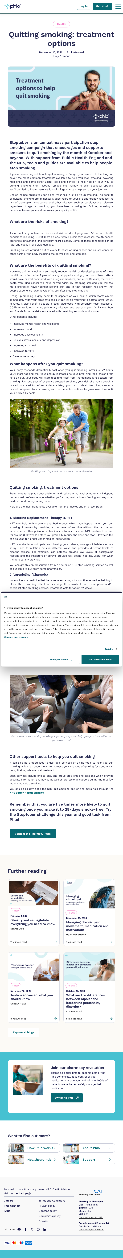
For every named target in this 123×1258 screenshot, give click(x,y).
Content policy (48, 1210)
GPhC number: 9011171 (91, 1217)
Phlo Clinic (102, 6)
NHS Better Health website (27, 792)
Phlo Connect (12, 1205)
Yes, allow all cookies (100, 659)
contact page (23, 1193)
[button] (118, 6)
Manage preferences (16, 636)
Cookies (43, 1221)
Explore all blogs (23, 1032)
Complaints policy (50, 1215)
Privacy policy (47, 1205)
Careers (8, 1200)
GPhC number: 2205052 (91, 1229)
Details (109, 649)
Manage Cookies (59, 659)
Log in (84, 6)
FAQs (7, 1210)
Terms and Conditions (52, 1200)
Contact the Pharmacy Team (33, 833)
